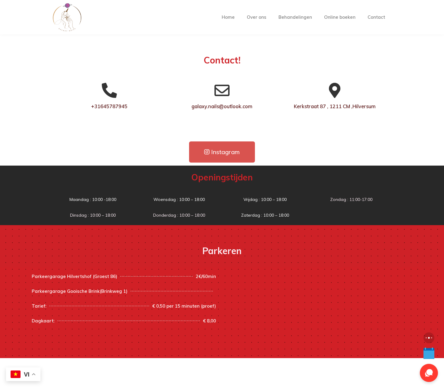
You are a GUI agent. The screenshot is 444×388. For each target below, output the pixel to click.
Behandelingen (295, 17)
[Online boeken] (429, 353)
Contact (376, 17)
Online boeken (340, 17)
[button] (222, 152)
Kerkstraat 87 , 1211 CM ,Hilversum (335, 106)
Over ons (256, 17)
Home (228, 17)
